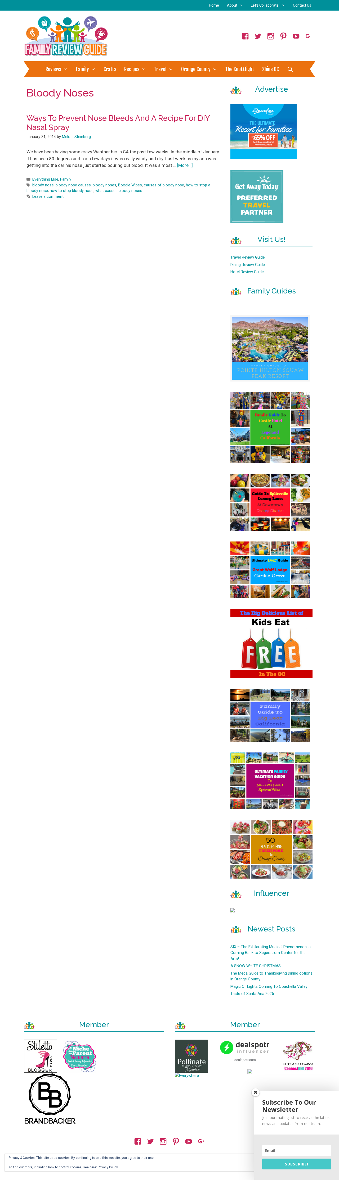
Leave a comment (48, 196)
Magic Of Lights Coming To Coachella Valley (268, 986)
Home (214, 5)
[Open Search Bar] (290, 69)
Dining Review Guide (247, 264)
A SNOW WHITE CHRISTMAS (255, 965)
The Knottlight (239, 69)
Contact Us (302, 5)
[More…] (185, 165)
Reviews (53, 69)
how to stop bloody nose (71, 191)
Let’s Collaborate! (265, 5)
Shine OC (270, 69)
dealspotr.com (245, 1059)
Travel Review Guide (247, 257)
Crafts (110, 69)
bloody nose (43, 185)
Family (82, 69)
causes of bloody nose (164, 185)
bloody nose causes (73, 185)
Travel (160, 69)
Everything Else (45, 179)
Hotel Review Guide (247, 271)
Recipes (131, 69)
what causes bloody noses (118, 191)
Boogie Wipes (130, 185)
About (232, 5)
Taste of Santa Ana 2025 (252, 993)
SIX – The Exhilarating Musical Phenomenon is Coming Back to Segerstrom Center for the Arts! (270, 952)
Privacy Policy (108, 1167)
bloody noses (104, 185)
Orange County (196, 69)
